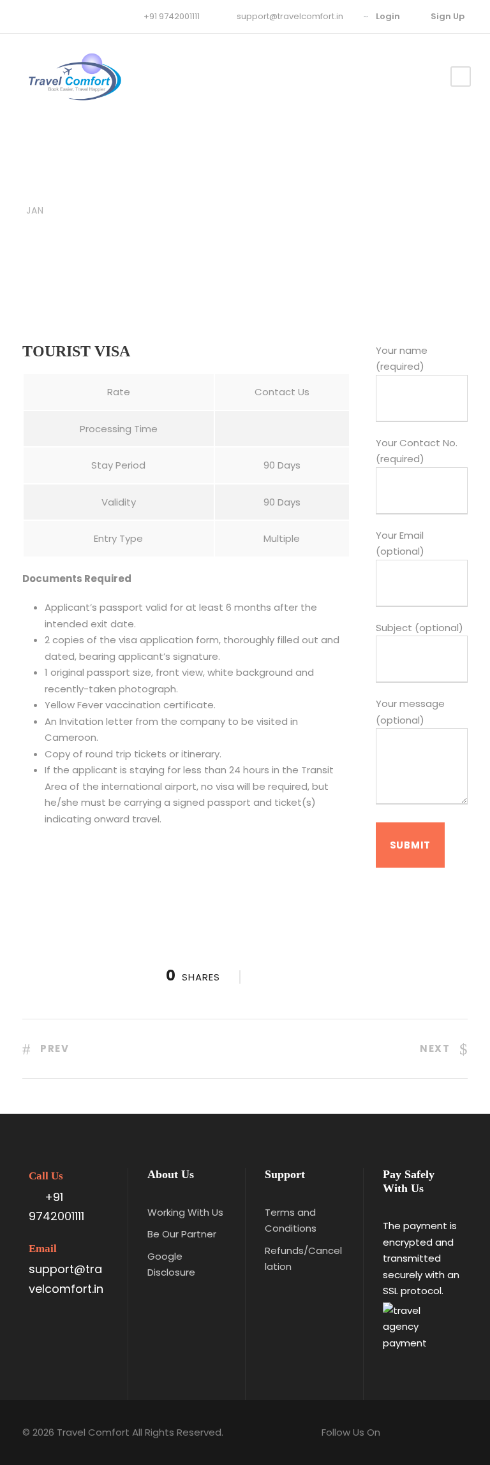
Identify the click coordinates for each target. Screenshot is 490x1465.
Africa (172, 188)
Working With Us (185, 1212)
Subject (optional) (419, 627)
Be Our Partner (181, 1234)
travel (107, 188)
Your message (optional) (410, 712)
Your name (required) (401, 359)
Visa (207, 188)
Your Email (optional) (400, 543)
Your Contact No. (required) (416, 451)
